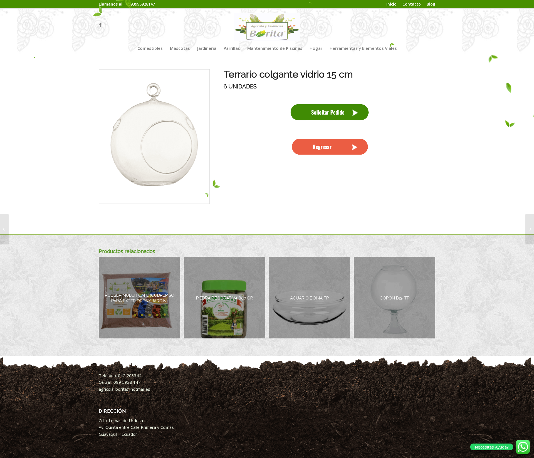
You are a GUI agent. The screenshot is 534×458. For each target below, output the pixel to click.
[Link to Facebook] (100, 25)
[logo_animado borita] (267, 25)
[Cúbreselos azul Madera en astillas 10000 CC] (4, 229)
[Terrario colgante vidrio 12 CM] (529, 229)
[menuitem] (392, 4)
